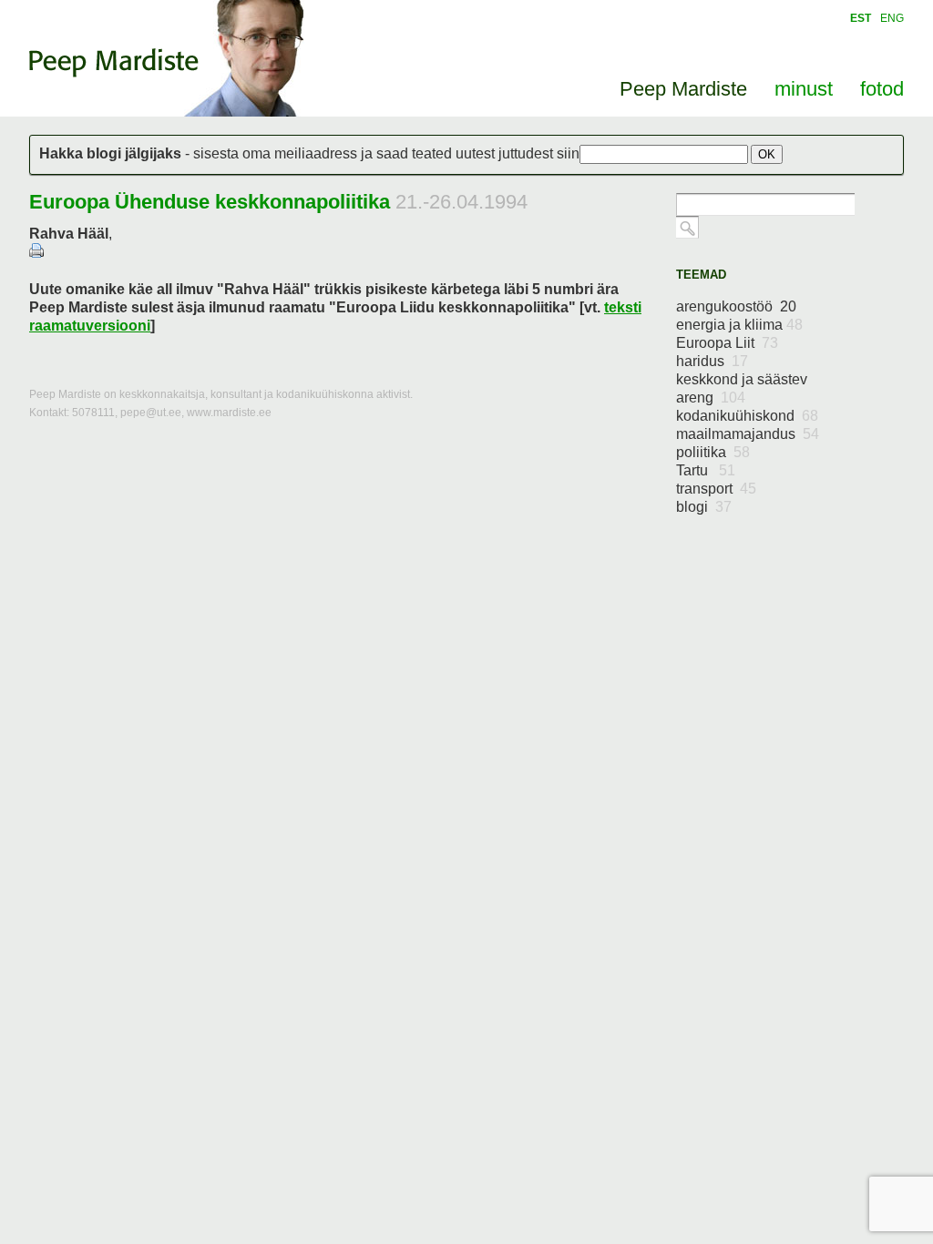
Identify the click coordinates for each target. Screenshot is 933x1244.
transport (716, 488)
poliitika (713, 452)
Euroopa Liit (727, 343)
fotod (882, 88)
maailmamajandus (747, 434)
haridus (712, 361)
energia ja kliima (739, 324)
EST (860, 18)
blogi (704, 507)
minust (803, 88)
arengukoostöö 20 (736, 306)
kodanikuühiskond (747, 415)
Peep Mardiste (114, 62)
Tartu (705, 470)
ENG (892, 18)
